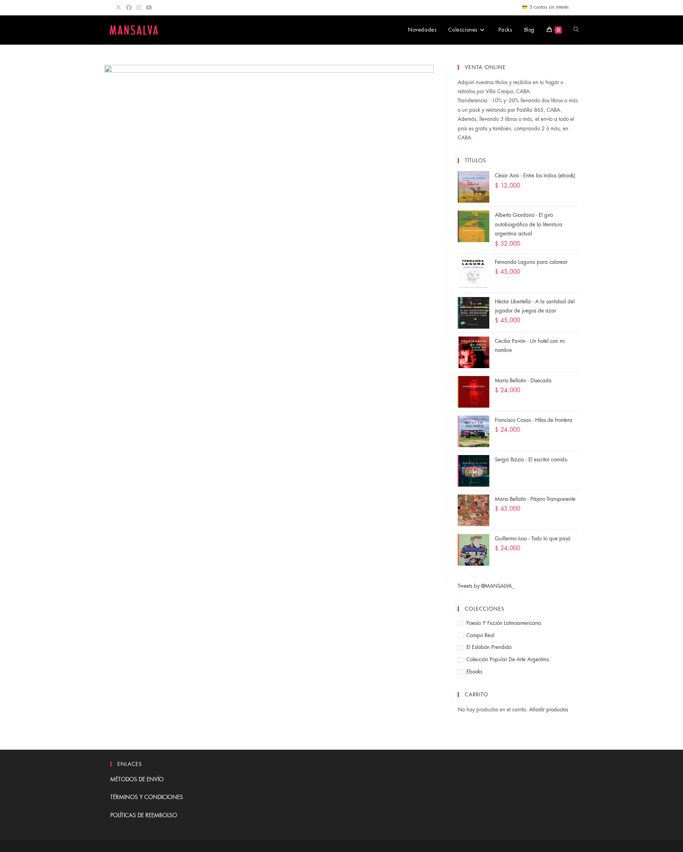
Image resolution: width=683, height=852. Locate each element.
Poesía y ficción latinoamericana (503, 623)
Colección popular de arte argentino (507, 659)
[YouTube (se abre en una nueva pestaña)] (149, 7)
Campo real (480, 635)
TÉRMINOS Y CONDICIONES (146, 797)
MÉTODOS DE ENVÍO (137, 779)
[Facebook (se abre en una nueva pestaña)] (129, 7)
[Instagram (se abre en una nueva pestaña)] (138, 7)
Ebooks (474, 671)
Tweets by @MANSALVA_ (486, 586)
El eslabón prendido (488, 647)
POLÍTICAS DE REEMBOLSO (143, 815)
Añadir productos (548, 709)
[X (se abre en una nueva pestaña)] (120, 7)
